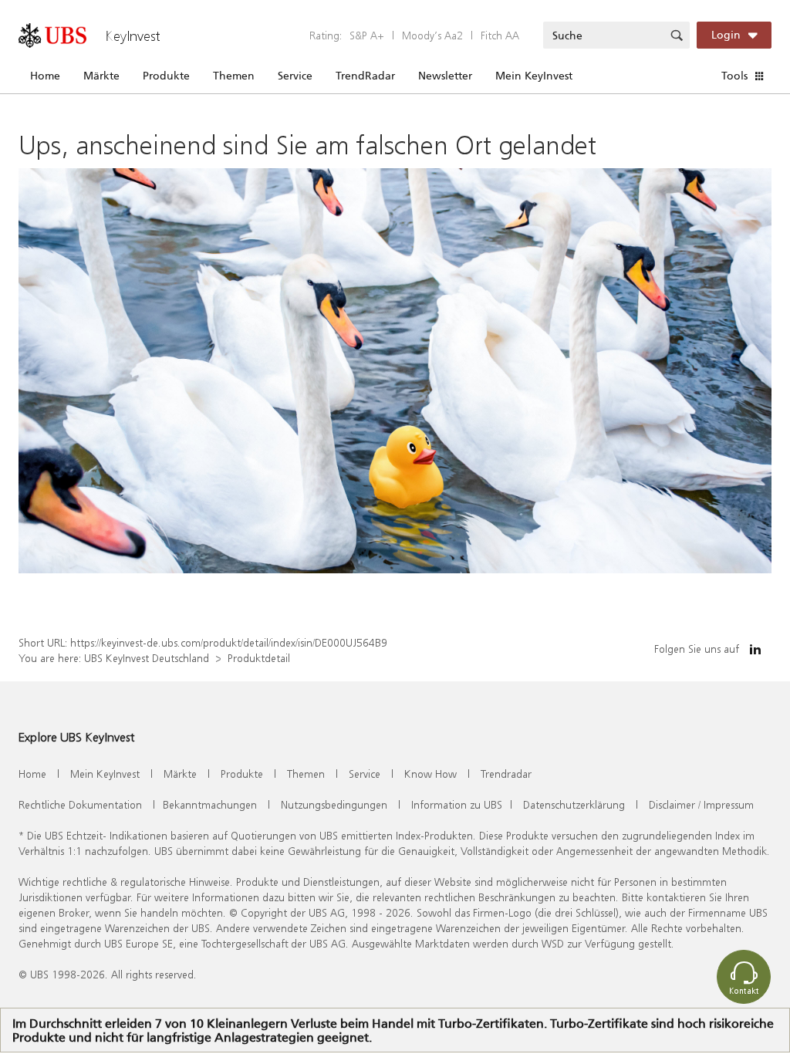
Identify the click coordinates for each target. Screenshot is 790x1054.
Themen (234, 76)
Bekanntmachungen (210, 804)
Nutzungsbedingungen (334, 804)
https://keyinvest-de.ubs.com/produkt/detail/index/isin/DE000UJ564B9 (228, 642)
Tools (734, 76)
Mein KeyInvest (533, 76)
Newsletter (445, 76)
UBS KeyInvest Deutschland (146, 657)
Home (45, 76)
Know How (430, 773)
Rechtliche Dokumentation (80, 804)
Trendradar (506, 773)
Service (295, 76)
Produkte (166, 76)
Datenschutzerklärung (574, 804)
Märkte (101, 76)
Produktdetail (259, 657)
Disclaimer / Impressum (701, 804)
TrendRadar (365, 76)
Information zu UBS (456, 804)
